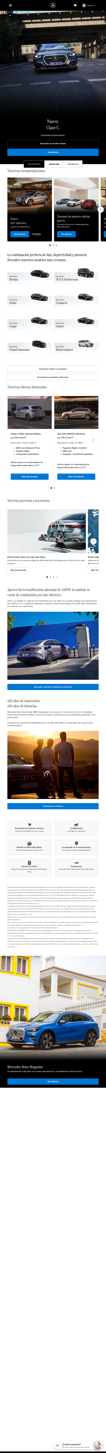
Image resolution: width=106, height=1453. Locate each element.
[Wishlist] (75, 5)
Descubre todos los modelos (53, 369)
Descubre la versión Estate (53, 143)
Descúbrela (53, 1081)
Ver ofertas (66, 234)
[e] (80, 603)
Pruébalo (36, 234)
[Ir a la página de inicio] (53, 5)
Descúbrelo (53, 152)
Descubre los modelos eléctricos (53, 377)
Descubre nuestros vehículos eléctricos (53, 687)
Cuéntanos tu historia (53, 806)
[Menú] (10, 5)
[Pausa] (10, 15)
